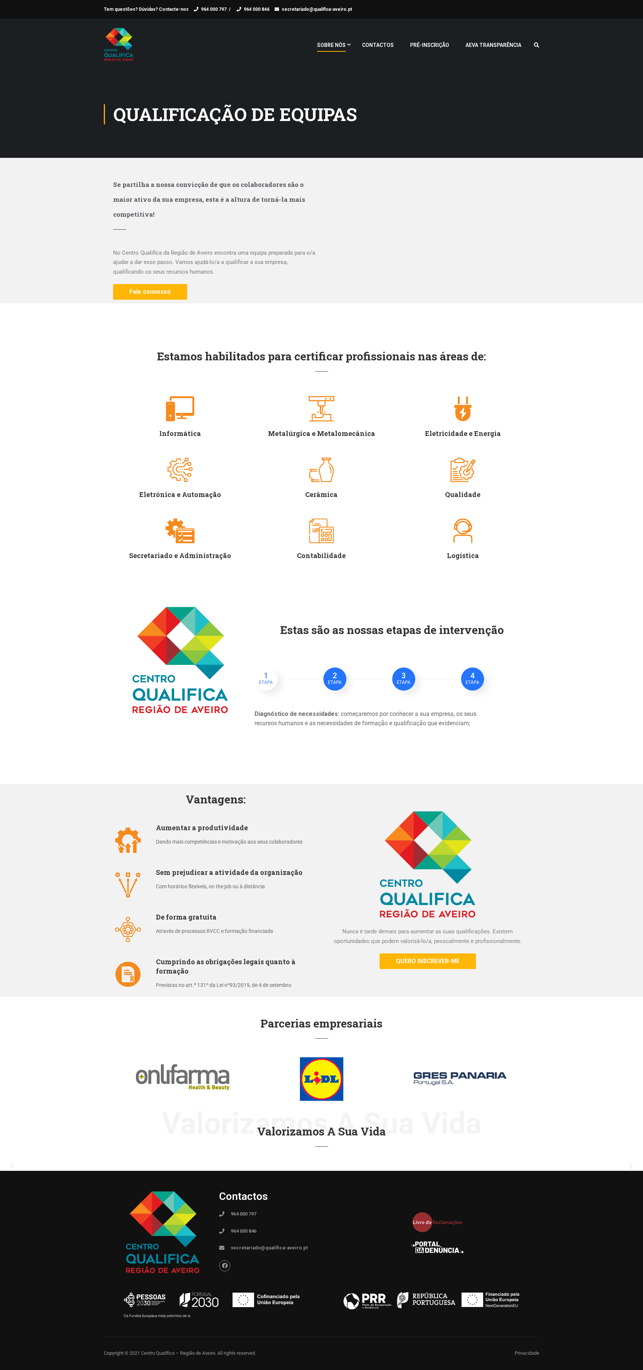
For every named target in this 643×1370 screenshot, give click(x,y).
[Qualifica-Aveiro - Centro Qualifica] (119, 48)
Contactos (378, 45)
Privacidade (527, 1353)
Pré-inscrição (429, 45)
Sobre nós (331, 45)
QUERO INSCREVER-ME (428, 961)
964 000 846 (256, 9)
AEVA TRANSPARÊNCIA (493, 45)
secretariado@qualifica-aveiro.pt (317, 9)
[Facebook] (224, 1265)
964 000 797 (214, 9)
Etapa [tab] (266, 678)
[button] (12, 1166)
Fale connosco (150, 291)
